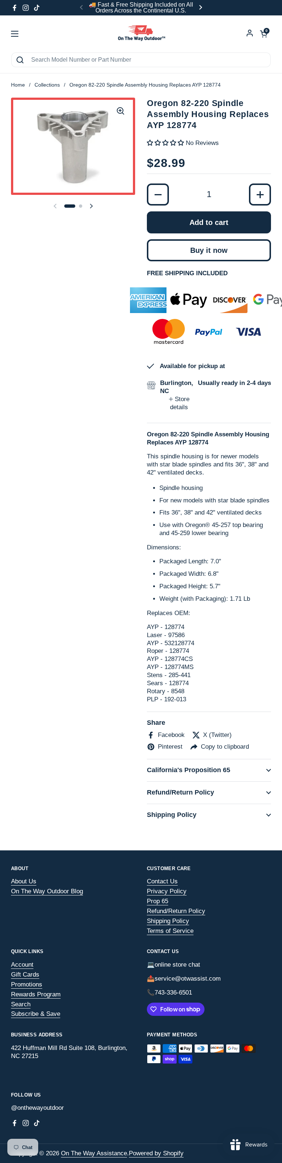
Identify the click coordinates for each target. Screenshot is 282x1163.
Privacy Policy (167, 891)
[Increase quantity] (260, 194)
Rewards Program (36, 994)
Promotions (26, 984)
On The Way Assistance (94, 1153)
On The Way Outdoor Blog (47, 891)
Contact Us (162, 881)
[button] (69, 206)
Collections (47, 85)
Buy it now (209, 250)
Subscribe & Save (35, 1013)
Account (22, 964)
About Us (23, 881)
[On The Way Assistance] (141, 34)
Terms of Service (170, 930)
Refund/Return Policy (176, 911)
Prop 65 (157, 901)
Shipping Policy (168, 920)
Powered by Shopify (156, 1153)
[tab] (179, 403)
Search (20, 1004)
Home (18, 85)
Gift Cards (25, 974)
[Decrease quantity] (158, 194)
